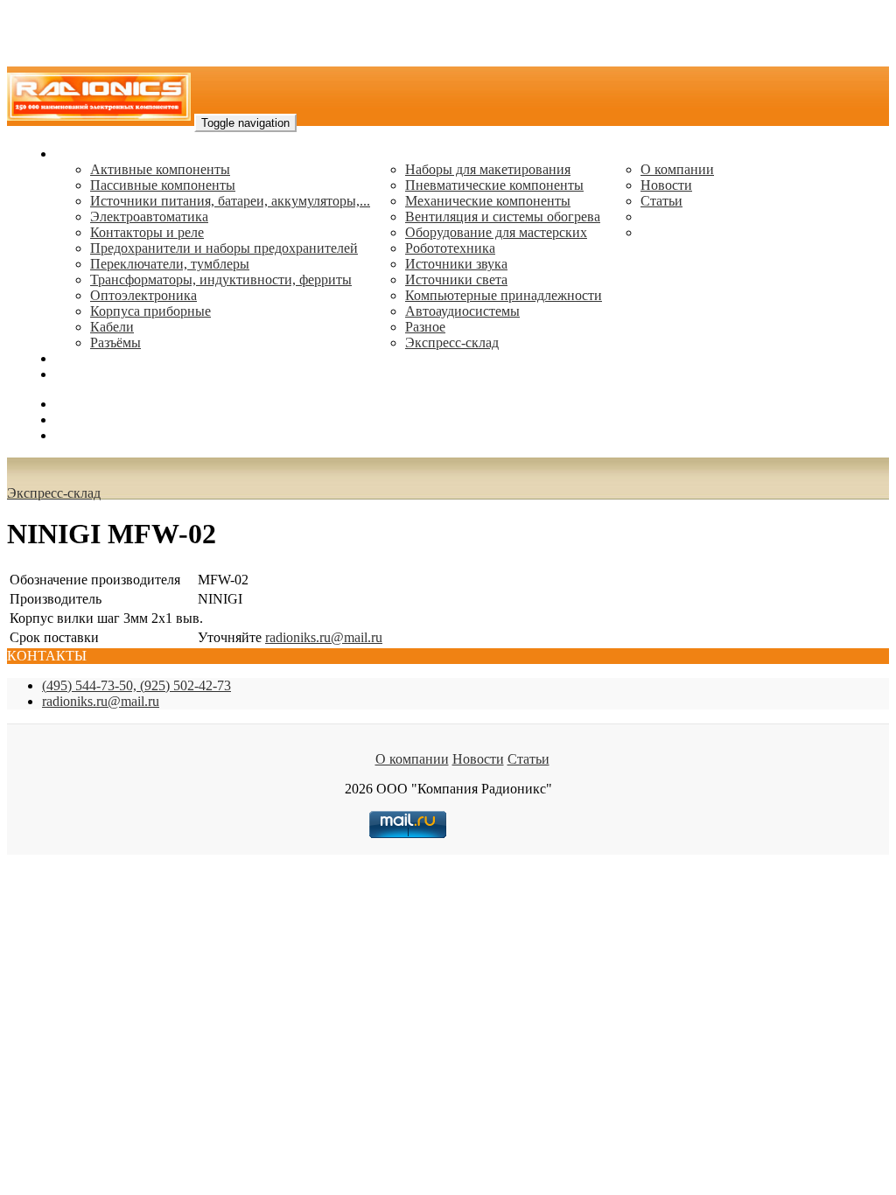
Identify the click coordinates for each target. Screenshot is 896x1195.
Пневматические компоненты (494, 185)
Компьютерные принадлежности (503, 295)
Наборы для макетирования (487, 169)
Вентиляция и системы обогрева (502, 216)
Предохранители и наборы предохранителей (224, 248)
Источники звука (456, 263)
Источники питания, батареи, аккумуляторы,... (230, 200)
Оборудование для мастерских (496, 232)
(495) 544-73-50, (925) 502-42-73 (136, 685)
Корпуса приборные (150, 311)
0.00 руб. (81, 435)
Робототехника (450, 248)
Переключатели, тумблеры (169, 263)
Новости (666, 185)
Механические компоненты (487, 200)
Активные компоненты (160, 169)
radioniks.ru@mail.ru (113, 374)
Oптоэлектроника (143, 295)
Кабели (112, 326)
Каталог (79, 153)
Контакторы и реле (147, 232)
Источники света (456, 279)
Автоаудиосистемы (462, 311)
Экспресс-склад (452, 342)
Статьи (661, 200)
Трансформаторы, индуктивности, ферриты (221, 279)
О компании (677, 169)
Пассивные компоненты (162, 185)
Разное (425, 326)
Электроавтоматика (149, 216)
